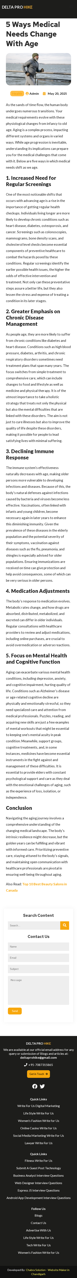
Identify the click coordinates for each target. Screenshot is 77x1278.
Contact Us (38, 1223)
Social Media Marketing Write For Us (38, 1135)
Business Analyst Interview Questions (38, 1175)
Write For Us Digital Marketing (38, 1106)
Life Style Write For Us (38, 1113)
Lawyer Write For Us (39, 1143)
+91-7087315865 (40, 1064)
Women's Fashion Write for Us (38, 1120)
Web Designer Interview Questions (38, 1183)
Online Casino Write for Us (38, 1128)
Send (15, 1011)
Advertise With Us (38, 1230)
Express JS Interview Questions (39, 1190)
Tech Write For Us (38, 1245)
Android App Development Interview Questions (39, 1198)
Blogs (38, 1215)
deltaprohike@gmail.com (38, 1057)
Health (17, 93)
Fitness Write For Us (38, 1160)
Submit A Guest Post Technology (38, 1168)
